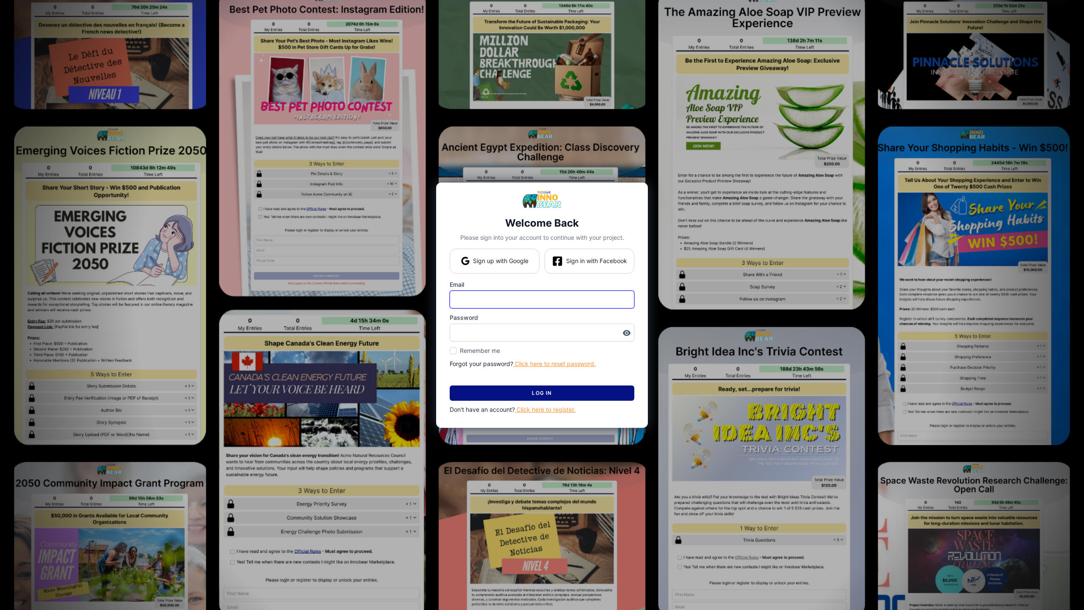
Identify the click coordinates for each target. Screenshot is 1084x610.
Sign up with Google (500, 260)
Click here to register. (545, 409)
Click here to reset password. (554, 363)
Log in (542, 393)
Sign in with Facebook (596, 260)
